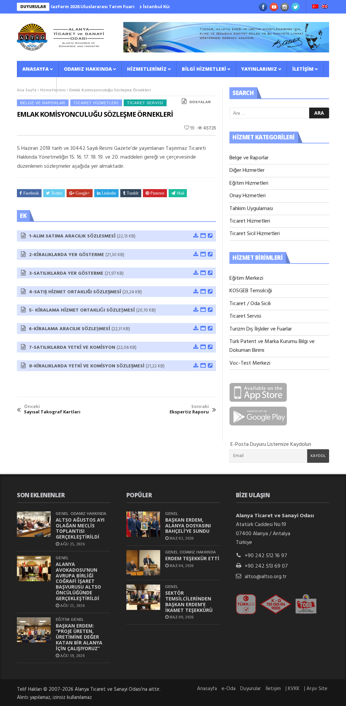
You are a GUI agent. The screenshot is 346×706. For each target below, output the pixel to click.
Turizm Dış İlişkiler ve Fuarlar (260, 329)
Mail (180, 193)
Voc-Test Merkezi (249, 363)
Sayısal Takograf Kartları (52, 409)
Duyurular (250, 689)
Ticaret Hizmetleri (96, 103)
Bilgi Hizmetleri (204, 69)
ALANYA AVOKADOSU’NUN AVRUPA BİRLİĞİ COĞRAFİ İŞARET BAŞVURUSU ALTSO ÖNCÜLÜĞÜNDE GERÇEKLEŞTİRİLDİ (78, 581)
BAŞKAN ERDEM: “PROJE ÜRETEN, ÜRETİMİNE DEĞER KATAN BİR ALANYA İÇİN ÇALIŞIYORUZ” (79, 637)
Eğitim (62, 619)
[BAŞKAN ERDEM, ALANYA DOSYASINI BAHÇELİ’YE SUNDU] (143, 524)
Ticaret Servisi (145, 103)
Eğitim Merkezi (246, 278)
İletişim (303, 69)
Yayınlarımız (259, 69)
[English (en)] (325, 7)
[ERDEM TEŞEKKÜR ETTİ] (143, 562)
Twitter (56, 193)
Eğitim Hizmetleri (248, 183)
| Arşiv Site (315, 689)
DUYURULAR (33, 6)
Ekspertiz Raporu (189, 409)
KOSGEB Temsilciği (250, 291)
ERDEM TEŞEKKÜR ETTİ (192, 558)
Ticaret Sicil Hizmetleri (254, 233)
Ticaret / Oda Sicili (250, 303)
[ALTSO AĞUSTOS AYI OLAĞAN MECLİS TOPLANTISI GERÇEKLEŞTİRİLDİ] (34, 524)
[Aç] (203, 236)
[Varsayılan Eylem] (210, 236)
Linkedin (109, 193)
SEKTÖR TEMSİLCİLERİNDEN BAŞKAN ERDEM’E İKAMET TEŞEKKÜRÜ (189, 601)
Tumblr (133, 193)
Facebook (31, 193)
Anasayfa (35, 69)
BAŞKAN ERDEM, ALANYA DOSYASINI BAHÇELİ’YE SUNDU (188, 525)
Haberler (34, 85)
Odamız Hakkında (88, 69)
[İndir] (195, 236)
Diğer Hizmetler (247, 170)
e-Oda (229, 689)
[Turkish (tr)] (315, 7)
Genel (62, 513)
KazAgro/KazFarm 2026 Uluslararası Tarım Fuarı (69, 6)
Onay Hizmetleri (247, 195)
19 (192, 128)
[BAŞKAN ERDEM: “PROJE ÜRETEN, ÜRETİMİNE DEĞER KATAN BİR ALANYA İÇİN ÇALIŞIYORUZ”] (34, 630)
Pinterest (157, 193)
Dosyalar (200, 102)
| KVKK (292, 689)
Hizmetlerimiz (147, 69)
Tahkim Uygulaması (251, 208)
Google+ (83, 193)
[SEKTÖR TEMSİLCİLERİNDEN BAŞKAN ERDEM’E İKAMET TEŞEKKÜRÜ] (143, 597)
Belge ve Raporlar (42, 103)
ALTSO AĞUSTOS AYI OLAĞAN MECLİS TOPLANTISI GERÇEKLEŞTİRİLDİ (80, 528)
